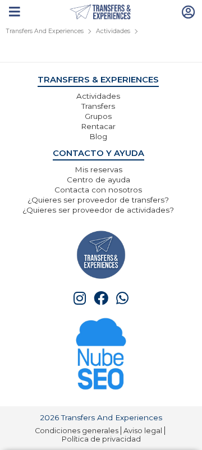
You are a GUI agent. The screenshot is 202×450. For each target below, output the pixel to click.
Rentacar (98, 126)
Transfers (98, 106)
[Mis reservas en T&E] (188, 11)
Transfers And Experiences (45, 31)
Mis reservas (98, 169)
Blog (98, 136)
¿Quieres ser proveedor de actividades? (98, 209)
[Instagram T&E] (80, 298)
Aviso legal (142, 430)
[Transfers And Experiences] (101, 12)
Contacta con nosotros (98, 189)
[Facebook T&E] (101, 298)
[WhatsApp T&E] (122, 298)
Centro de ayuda (98, 179)
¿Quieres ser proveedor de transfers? (98, 199)
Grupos (98, 116)
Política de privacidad (101, 439)
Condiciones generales (76, 430)
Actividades (113, 31)
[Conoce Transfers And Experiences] (101, 254)
